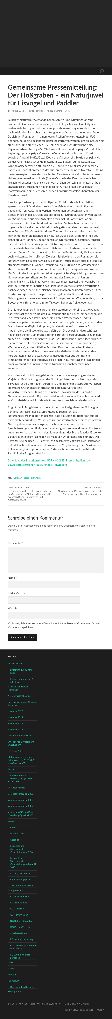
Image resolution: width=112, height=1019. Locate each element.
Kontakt (12, 975)
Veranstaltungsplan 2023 (20, 794)
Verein (11, 821)
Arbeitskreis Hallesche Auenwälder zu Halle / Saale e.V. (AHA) (52, 1004)
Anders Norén (84, 1010)
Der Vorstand (17, 833)
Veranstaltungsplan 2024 (20, 800)
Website (13, 608)
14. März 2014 (16, 111)
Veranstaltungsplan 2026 (20, 806)
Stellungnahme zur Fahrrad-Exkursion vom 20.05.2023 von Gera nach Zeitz (22, 760)
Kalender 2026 (15, 730)
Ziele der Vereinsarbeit (21, 886)
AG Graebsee (17, 909)
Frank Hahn (35, 111)
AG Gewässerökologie (19, 696)
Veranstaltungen (16, 788)
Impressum (13, 981)
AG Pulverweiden (19, 915)
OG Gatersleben (18, 933)
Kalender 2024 (15, 717)
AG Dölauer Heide (19, 896)
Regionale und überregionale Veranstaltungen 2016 (21, 849)
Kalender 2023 (15, 711)
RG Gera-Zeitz (15, 751)
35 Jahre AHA (15, 664)
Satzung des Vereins (20, 873)
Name (12, 578)
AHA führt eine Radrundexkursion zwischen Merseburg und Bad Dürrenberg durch (80, 491)
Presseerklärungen (32, 478)
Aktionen (17, 478)
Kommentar (15, 543)
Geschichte (16, 840)
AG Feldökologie (18, 903)
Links (10, 962)
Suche (11, 769)
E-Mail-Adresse (18, 593)
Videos (11, 968)
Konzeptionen (15, 991)
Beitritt (13, 827)
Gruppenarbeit (15, 890)
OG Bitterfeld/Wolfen (21, 921)
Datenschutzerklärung (21, 987)
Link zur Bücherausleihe (20, 736)
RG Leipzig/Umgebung (21, 939)
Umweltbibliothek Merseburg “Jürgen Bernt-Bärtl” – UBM (21, 778)
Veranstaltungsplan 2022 (23, 879)
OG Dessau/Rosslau (20, 927)
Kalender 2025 (15, 723)
